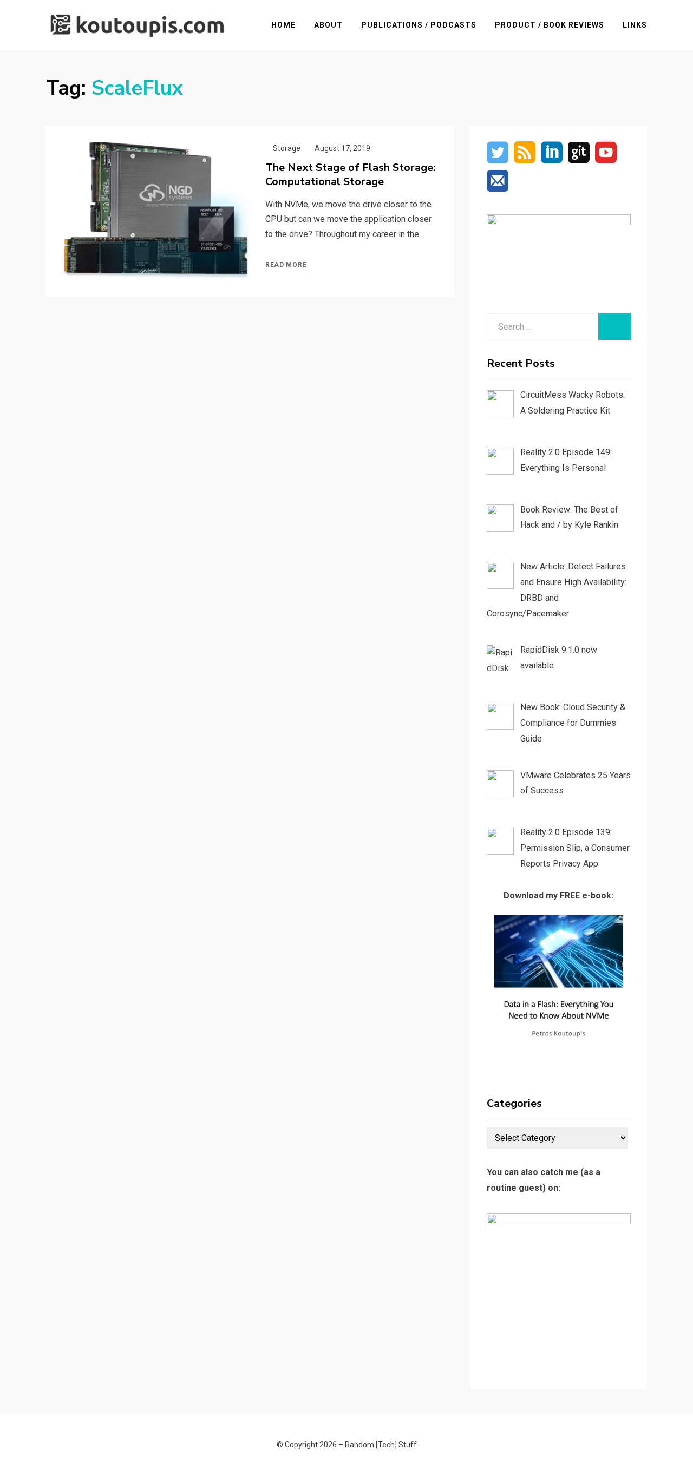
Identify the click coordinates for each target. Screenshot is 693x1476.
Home (283, 25)
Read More (285, 264)
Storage (286, 148)
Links (635, 25)
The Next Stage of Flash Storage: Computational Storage (350, 174)
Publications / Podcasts (418, 25)
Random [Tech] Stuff (381, 1444)
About (328, 25)
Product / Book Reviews (549, 25)
